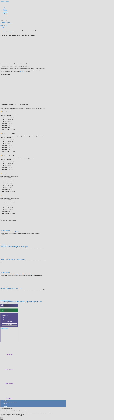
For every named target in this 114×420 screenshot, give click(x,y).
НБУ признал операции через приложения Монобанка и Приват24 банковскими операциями (21, 301)
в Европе (22, 71)
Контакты (5, 14)
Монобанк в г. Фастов (7, 317)
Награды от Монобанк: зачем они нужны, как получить (12, 259)
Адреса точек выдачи (7, 321)
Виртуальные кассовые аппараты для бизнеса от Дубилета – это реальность (17, 273)
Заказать (2, 27)
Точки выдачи (6, 404)
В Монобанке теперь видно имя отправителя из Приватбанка (14, 246)
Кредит (4, 9)
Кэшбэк (4, 13)
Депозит (5, 10)
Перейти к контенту (4, 1)
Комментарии (9, 324)
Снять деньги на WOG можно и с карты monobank (11, 288)
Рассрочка (5, 12)
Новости (5, 406)
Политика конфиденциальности (10, 402)
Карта (4, 7)
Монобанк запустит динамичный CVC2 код (9, 231)
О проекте (5, 400)
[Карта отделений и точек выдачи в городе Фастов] (22, 62)
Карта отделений (6, 319)
